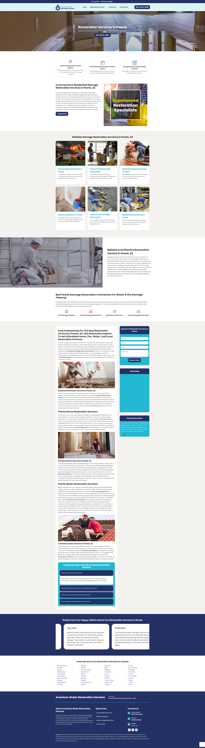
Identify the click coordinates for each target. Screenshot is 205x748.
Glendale (83, 676)
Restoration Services (97, 7)
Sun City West (132, 676)
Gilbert (83, 674)
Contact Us (112, 7)
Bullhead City (61, 672)
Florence (83, 668)
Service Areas (101, 724)
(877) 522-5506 (136, 714)
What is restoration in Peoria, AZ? (71, 573)
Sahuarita (107, 684)
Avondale (60, 668)
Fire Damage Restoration (104, 713)
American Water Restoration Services (80, 697)
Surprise (130, 678)
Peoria (107, 674)
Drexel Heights (61, 682)
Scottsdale (131, 670)
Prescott (107, 678)
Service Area (124, 7)
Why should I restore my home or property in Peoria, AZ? (79, 588)
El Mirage (60, 684)
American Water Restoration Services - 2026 (122, 698)
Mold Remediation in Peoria (70, 215)
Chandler (60, 680)
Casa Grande (61, 674)
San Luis (130, 665)
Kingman (83, 680)
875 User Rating (106, 1)
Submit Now (134, 360)
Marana (83, 684)
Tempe (130, 680)
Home (85, 7)
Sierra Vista (131, 672)
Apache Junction (62, 665)
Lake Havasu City (86, 682)
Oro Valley (108, 672)
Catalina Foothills (62, 678)
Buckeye (59, 670)
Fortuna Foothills (86, 670)
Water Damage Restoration (105, 720)
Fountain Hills (85, 672)
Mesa (106, 668)
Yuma (130, 684)
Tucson (130, 682)
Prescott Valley (109, 680)
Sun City (130, 674)
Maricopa (107, 665)
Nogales (107, 670)
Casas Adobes (61, 676)
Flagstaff (83, 665)
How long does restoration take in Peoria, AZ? (75, 601)
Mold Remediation (102, 716)
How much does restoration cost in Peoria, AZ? (76, 595)
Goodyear (84, 678)
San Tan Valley (132, 668)
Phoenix (107, 676)
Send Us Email (136, 720)
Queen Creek (108, 682)
